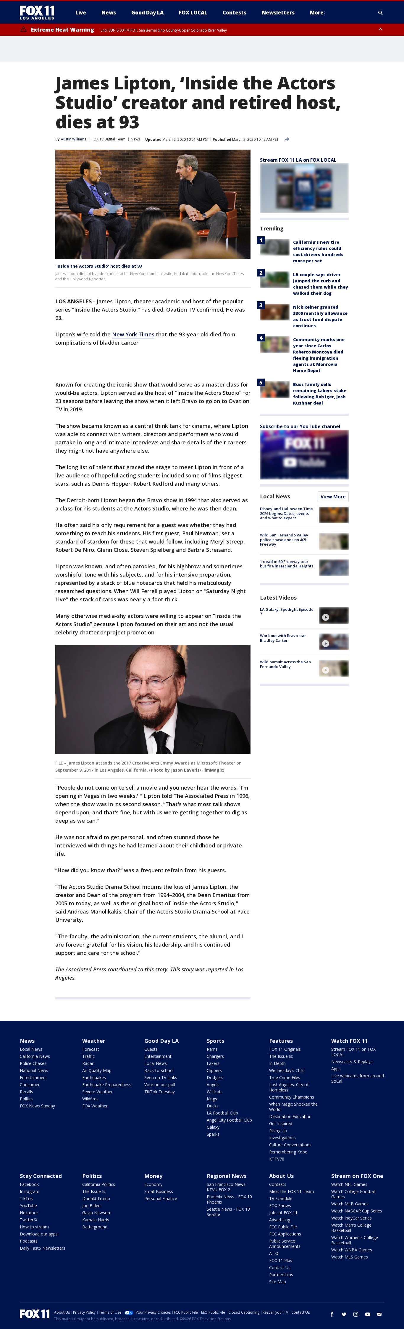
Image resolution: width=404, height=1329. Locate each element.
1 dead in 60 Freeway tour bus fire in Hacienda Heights (286, 564)
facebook (332, 1314)
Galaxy (213, 1127)
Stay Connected (41, 1175)
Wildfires (90, 1099)
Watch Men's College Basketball (351, 1227)
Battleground (94, 1227)
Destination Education (290, 1116)
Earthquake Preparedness (106, 1084)
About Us (281, 1175)
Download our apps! (39, 1234)
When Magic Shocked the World (293, 1106)
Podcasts (29, 1241)
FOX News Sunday (37, 1106)
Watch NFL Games (349, 1184)
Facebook (29, 1184)
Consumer (30, 1084)
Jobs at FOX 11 (283, 1212)
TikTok (26, 1198)
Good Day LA (161, 1040)
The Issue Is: (281, 1056)
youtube (367, 1314)
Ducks (213, 1106)
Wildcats (215, 1091)
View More (333, 496)
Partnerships (281, 1274)
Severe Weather (97, 1091)
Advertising (279, 1219)
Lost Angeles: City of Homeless (288, 1087)
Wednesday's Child (287, 1070)
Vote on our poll (159, 1084)
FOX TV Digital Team (108, 139)
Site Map (277, 1281)
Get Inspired (280, 1123)
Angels (213, 1084)
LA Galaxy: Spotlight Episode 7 (286, 612)
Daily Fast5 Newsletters (42, 1248)
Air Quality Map (96, 1070)
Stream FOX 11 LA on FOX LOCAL (298, 160)
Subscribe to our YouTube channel (300, 426)
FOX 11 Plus (280, 1260)
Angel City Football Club (229, 1120)
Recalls (26, 1091)
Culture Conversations (290, 1145)
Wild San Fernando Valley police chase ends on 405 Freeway (284, 539)
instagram (356, 1314)
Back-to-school (159, 1070)
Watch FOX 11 (349, 1040)
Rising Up (278, 1130)
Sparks (213, 1134)
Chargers (215, 1056)
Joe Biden (91, 1205)
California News (35, 1056)
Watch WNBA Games (351, 1250)
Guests (151, 1049)
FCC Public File (283, 1227)
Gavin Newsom (96, 1212)
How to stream (34, 1227)
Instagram (29, 1191)
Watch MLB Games (350, 1204)
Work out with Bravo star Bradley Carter (283, 638)
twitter (344, 1314)
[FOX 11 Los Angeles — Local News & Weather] (39, 13)
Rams (212, 1049)
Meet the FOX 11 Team (291, 1191)
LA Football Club (222, 1113)
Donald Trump (96, 1198)
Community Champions (291, 1097)
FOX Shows (280, 1205)
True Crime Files (284, 1077)
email (379, 1314)
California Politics (98, 1184)
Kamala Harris (95, 1219)
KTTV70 (276, 1159)
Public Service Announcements (284, 1243)
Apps (336, 1068)
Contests (277, 1184)
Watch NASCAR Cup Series (356, 1211)
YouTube (28, 1205)
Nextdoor (29, 1212)
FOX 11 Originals (285, 1049)
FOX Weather (95, 1106)
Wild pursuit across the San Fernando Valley (285, 664)
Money (153, 1175)
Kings (212, 1099)
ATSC (274, 1253)
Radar (87, 1063)
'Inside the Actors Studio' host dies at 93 (98, 266)
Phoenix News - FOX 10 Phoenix (229, 1199)
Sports (215, 1040)
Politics (26, 1099)
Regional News (226, 1175)
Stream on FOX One (357, 1175)
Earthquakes (94, 1077)
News (135, 139)
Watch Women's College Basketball (354, 1240)
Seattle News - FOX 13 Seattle (228, 1211)
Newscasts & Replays (352, 1061)
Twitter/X (28, 1219)
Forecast (90, 1049)
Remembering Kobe (288, 1152)
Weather (93, 1040)
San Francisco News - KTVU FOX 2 (227, 1186)
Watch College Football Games (353, 1194)
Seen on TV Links (160, 1077)
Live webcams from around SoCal (357, 1078)
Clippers (214, 1070)
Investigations (282, 1137)
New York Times (133, 334)
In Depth (277, 1063)
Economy (153, 1184)
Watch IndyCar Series (351, 1218)
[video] (334, 615)
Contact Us (279, 1267)
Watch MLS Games (349, 1257)
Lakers (213, 1063)
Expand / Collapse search (380, 12)
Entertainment (33, 1077)
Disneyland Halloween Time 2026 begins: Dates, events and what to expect (286, 513)
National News (34, 1070)
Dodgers (215, 1077)
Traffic (88, 1056)
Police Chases (33, 1063)
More (317, 12)
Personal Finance (160, 1198)
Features (281, 1040)
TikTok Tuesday (159, 1091)
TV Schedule (281, 1198)
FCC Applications (285, 1234)
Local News (275, 496)
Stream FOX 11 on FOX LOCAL (353, 1051)
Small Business (158, 1191)
